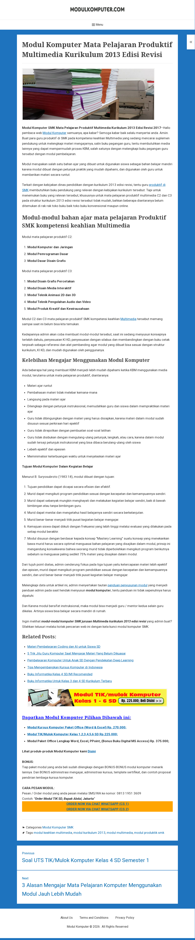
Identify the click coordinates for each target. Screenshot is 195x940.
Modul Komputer (54, 133)
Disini (92, 751)
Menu (99, 24)
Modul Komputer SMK (57, 827)
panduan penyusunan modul (127, 585)
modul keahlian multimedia (53, 833)
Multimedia (128, 319)
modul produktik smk (149, 833)
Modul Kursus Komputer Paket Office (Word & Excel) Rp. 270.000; (76, 727)
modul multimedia (120, 833)
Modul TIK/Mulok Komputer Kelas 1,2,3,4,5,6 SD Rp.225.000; (72, 734)
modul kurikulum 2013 (89, 833)
